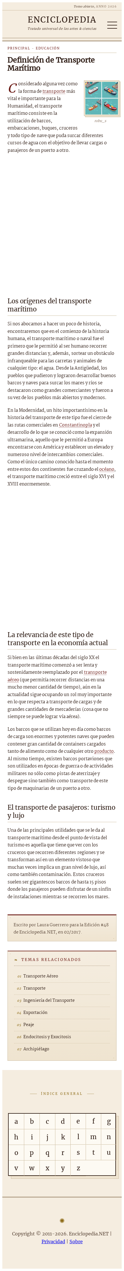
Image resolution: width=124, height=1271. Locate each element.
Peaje (28, 1024)
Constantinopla (75, 425)
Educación (48, 48)
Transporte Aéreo (40, 976)
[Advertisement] (62, 223)
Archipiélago (36, 1049)
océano (106, 469)
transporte (53, 91)
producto (104, 751)
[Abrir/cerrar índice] (112, 25)
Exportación (35, 1012)
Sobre (76, 1241)
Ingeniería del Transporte (49, 1000)
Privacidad (53, 1241)
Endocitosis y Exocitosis (47, 1037)
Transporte (34, 988)
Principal (18, 48)
